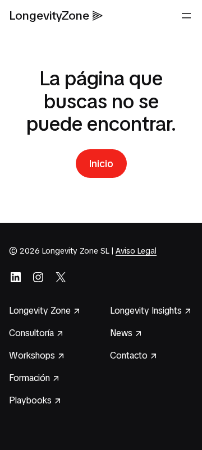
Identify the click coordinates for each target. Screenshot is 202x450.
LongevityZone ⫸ (56, 15)
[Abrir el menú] (186, 15)
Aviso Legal (136, 251)
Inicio (101, 163)
